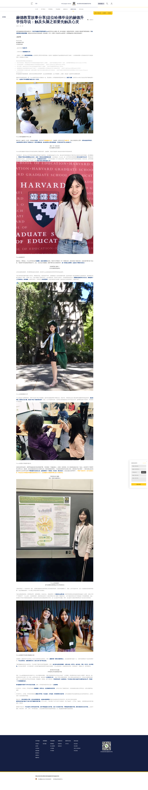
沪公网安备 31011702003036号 (44, 779)
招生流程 (76, 746)
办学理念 (37, 748)
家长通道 (100, 3)
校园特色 (60, 743)
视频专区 (37, 757)
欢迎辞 (36, 746)
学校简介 (37, 743)
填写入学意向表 (98, 13)
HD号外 (4, 17)
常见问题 (76, 750)
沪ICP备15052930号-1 (58, 779)
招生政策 (76, 743)
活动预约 (104, 13)
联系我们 (37, 752)
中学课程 (52, 750)
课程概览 (52, 743)
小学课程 (52, 748)
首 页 (36, 9)
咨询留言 (109, 13)
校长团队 (45, 743)
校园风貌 (37, 750)
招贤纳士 (37, 755)
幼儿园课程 (52, 746)
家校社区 (60, 746)
